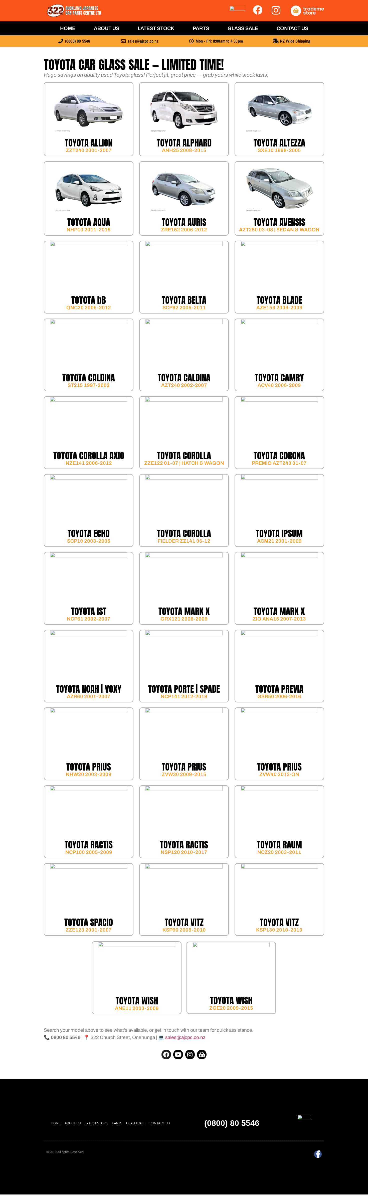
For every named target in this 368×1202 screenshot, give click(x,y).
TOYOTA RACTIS (89, 844)
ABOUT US (106, 28)
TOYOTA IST (88, 611)
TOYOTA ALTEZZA (279, 142)
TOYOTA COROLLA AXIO (88, 455)
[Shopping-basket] (202, 1054)
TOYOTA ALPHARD (184, 142)
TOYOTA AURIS (184, 222)
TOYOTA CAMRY (279, 377)
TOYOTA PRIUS (88, 767)
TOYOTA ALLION (88, 142)
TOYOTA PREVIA (279, 689)
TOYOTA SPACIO (88, 922)
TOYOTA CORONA (279, 455)
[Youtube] (178, 1054)
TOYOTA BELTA (184, 300)
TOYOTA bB (88, 300)
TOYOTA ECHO (89, 533)
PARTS (201, 28)
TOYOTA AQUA (88, 222)
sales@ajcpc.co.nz (185, 1037)
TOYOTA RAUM (279, 844)
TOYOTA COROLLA (184, 455)
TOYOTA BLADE (279, 300)
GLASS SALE (243, 28)
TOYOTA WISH (137, 1000)
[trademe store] (296, 11)
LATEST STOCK (156, 28)
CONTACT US (292, 28)
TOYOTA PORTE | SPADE (184, 689)
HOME (67, 28)
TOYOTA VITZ (184, 922)
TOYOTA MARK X (184, 611)
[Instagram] (190, 1054)
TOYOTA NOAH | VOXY (88, 689)
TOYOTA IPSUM (279, 533)
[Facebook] (166, 1054)
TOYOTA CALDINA (88, 377)
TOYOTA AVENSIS (279, 222)
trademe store (313, 11)
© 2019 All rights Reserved (65, 1152)
